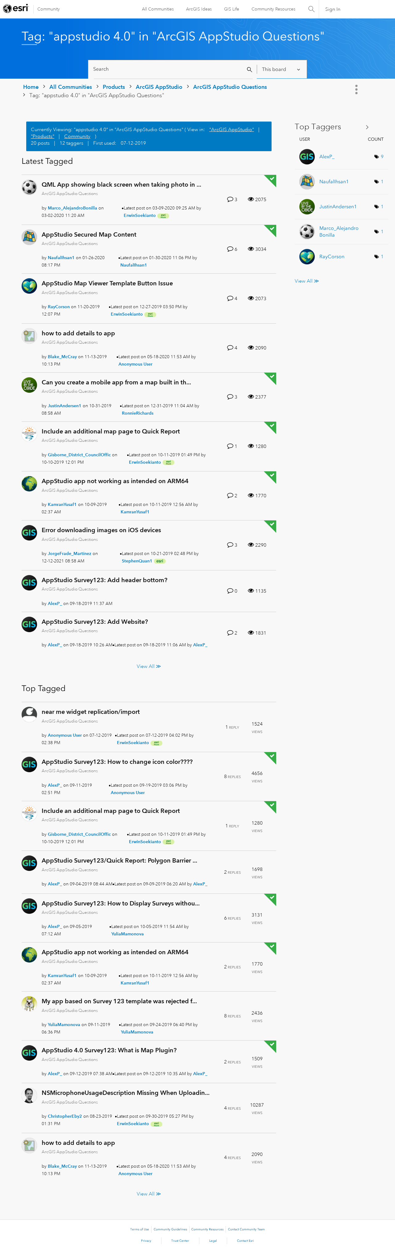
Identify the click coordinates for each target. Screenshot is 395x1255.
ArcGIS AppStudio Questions (230, 87)
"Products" (42, 136)
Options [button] (357, 89)
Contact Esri (245, 1241)
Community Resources (273, 9)
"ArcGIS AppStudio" (231, 129)
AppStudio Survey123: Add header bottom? (104, 580)
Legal (213, 1241)
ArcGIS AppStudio (159, 87)
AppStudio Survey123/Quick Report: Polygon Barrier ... (119, 860)
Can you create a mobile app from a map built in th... (116, 382)
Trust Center (180, 1241)
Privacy (146, 1241)
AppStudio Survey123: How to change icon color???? (117, 761)
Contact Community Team (246, 1229)
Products (114, 87)
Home (31, 87)
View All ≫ (149, 666)
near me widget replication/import (91, 711)
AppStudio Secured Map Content (89, 234)
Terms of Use (139, 1229)
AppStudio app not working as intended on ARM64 (115, 481)
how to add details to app (78, 333)
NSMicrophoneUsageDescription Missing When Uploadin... (126, 1092)
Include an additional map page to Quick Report (111, 431)
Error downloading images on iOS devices (101, 530)
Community (48, 9)
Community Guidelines (170, 1229)
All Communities (158, 9)
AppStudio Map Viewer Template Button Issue (107, 283)
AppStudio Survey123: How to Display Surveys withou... (121, 903)
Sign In (332, 9)
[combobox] (173, 69)
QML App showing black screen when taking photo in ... (121, 184)
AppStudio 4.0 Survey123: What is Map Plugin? (109, 1050)
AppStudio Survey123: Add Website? (95, 621)
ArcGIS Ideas (199, 9)
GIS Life (231, 9)
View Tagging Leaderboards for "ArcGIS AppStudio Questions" (334, 127)
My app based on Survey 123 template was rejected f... (119, 1001)
